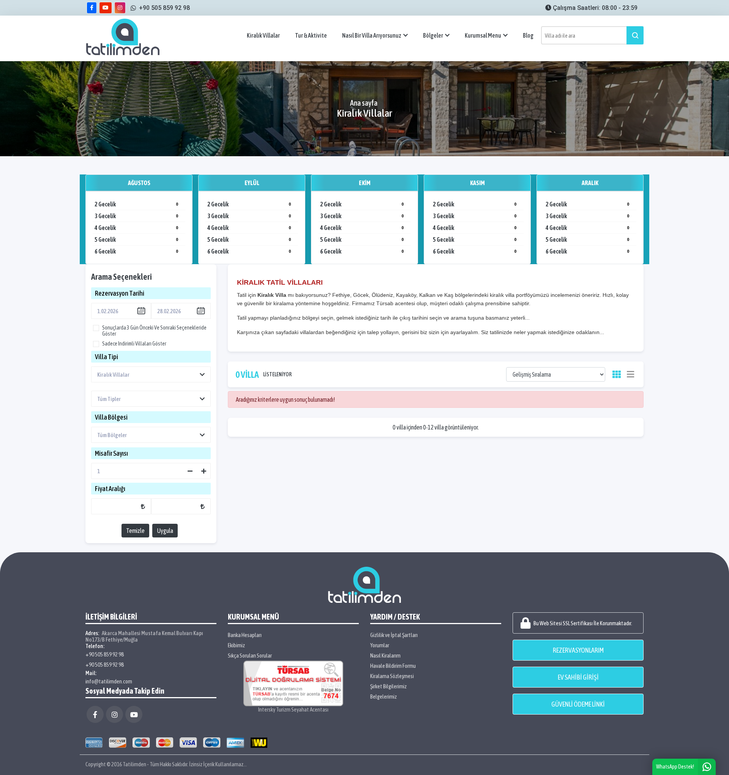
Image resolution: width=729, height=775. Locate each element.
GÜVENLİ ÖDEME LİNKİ (578, 704)
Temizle (135, 530)
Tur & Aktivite (311, 35)
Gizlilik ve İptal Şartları (394, 635)
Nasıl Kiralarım (385, 655)
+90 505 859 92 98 (104, 654)
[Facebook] (95, 714)
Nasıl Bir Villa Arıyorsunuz (371, 35)
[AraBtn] (635, 35)
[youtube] (105, 8)
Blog (528, 35)
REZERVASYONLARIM (578, 650)
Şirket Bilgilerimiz (388, 686)
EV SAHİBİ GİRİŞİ (578, 677)
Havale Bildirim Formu (393, 665)
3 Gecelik (136, 215)
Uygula (165, 530)
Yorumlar (379, 645)
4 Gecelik (136, 227)
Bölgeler (433, 35)
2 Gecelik (136, 204)
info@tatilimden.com (108, 681)
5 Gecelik (136, 239)
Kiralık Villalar (263, 35)
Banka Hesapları (245, 635)
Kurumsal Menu (483, 35)
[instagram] (120, 8)
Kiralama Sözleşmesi (392, 676)
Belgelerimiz (383, 696)
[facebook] (92, 8)
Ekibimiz (236, 645)
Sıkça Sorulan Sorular (250, 655)
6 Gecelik (136, 251)
